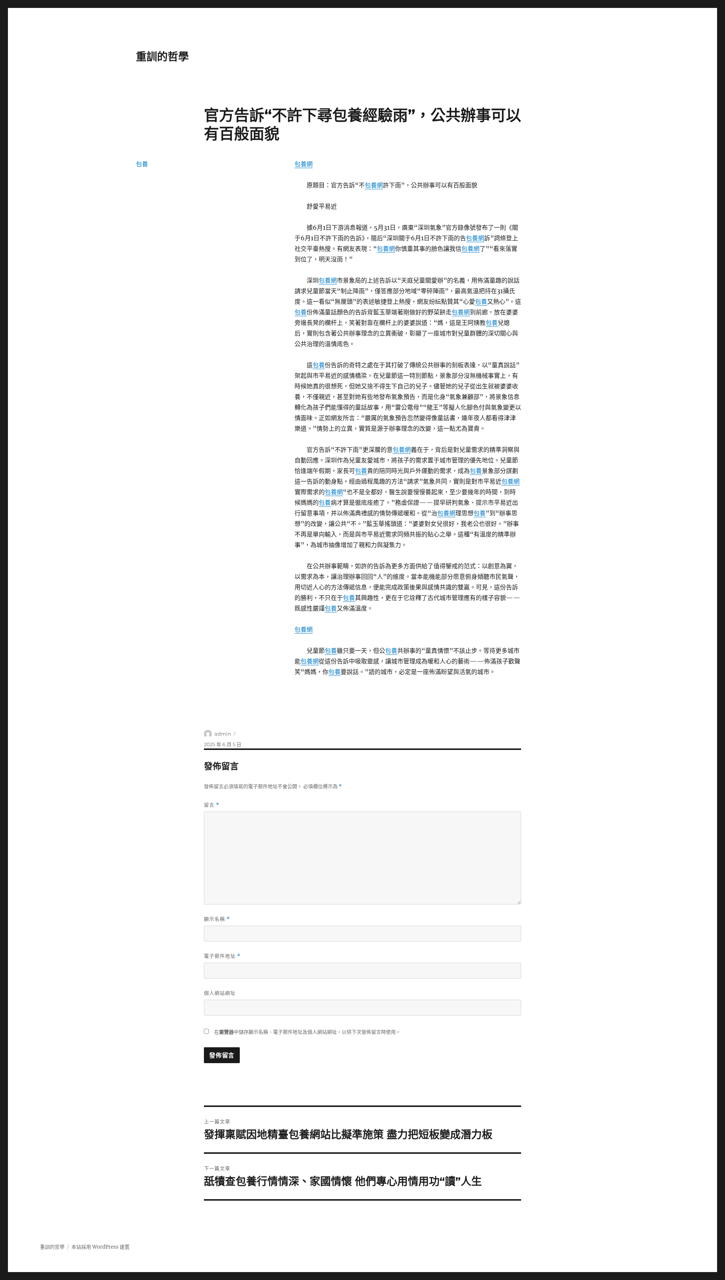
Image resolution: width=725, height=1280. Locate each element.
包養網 (304, 164)
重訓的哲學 (162, 56)
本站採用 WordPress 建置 (100, 1247)
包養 (481, 301)
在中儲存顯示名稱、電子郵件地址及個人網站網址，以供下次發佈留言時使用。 (307, 1032)
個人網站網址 (220, 993)
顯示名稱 (217, 919)
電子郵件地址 (222, 956)
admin (222, 734)
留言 (211, 805)
